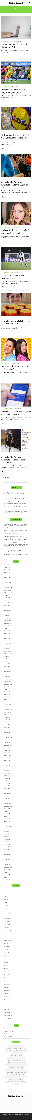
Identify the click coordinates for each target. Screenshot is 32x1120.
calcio (16, 1045)
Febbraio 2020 (7, 763)
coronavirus (23, 1050)
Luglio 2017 (7, 841)
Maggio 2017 (7, 846)
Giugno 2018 (7, 813)
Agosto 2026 (7, 564)
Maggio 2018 (7, 816)
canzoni (21, 1045)
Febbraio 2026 (7, 580)
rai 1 (8, 1074)
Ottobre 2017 (7, 834)
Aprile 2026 (7, 575)
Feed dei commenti (9, 1033)
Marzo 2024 (7, 638)
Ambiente (6, 890)
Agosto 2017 (7, 839)
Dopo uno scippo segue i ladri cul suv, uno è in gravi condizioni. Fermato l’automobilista (15, 512)
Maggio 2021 (7, 725)
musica (25, 1065)
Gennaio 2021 (7, 735)
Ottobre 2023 (7, 651)
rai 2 (12, 1074)
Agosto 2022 (7, 686)
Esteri (5, 934)
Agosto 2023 (7, 656)
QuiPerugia (7, 959)
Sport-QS (6, 1009)
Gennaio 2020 (7, 765)
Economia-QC (7, 930)
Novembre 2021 (8, 709)
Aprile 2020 (7, 758)
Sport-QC (6, 1003)
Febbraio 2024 (7, 641)
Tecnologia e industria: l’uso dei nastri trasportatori (15, 532)
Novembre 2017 (8, 831)
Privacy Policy (16, 1103)
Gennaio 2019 (7, 796)
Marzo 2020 (7, 760)
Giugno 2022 (7, 691)
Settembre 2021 (8, 714)
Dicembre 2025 (8, 585)
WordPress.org (8, 1036)
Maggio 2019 (7, 786)
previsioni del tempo (11, 1069)
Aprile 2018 (7, 819)
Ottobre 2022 (7, 681)
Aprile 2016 (7, 880)
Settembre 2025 (8, 592)
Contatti (16, 1100)
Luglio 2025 (7, 597)
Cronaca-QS (7, 912)
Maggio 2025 (7, 603)
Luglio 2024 (7, 628)
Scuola (5, 971)
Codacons (8, 1050)
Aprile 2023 (7, 666)
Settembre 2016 (8, 867)
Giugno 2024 (7, 630)
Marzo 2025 (7, 608)
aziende (11, 1045)
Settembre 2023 (8, 653)
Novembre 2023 (8, 648)
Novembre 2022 (8, 679)
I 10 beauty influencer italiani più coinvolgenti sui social (15, 231)
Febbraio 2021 (7, 732)
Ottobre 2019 (7, 773)
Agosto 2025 (7, 595)
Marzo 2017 (7, 852)
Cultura (6, 915)
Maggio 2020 (7, 755)
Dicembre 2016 (7, 859)
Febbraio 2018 (7, 824)
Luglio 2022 (7, 689)
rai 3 (16, 1074)
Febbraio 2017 (7, 854)
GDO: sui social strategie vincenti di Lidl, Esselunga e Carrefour (15, 136)
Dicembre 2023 (7, 646)
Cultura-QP (7, 921)
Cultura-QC (7, 918)
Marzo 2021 (7, 730)
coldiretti (15, 1050)
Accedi (5, 1028)
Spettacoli (6, 987)
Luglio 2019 (7, 780)
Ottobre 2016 (7, 864)
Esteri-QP (6, 937)
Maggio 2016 (7, 877)
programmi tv (9, 1072)
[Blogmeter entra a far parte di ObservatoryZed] (16, 27)
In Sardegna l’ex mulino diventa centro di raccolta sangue (15, 538)
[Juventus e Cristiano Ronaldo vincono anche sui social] (16, 258)
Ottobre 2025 (7, 590)
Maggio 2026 (7, 572)
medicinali (10, 1062)
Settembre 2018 (8, 806)
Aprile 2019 (7, 788)
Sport (7, 86)
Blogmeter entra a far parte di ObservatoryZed (14, 45)
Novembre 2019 (8, 770)
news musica (12, 1067)
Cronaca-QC (7, 905)
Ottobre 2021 (7, 712)
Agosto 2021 (7, 717)
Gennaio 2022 (7, 704)
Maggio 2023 (7, 664)
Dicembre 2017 (7, 829)
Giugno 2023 (7, 661)
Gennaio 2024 (7, 643)
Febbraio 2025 (7, 610)
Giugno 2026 (7, 570)
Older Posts (5, 477)
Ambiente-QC (7, 893)
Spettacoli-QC (7, 990)
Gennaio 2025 (7, 613)
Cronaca (6, 902)
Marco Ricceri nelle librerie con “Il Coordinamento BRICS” (16, 546)
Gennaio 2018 (7, 826)
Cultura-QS (7, 924)
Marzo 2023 (7, 669)
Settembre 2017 (8, 836)
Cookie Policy (4, 1115)
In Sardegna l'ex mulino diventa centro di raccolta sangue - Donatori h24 (14, 537)
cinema (20, 1048)
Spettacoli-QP (7, 993)
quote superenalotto (20, 1072)
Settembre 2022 (8, 684)
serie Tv (15, 1079)
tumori (16, 1084)
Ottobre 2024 (7, 620)
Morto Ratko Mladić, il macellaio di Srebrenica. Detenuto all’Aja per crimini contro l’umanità (15, 502)
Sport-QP (6, 1006)
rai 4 (20, 1074)
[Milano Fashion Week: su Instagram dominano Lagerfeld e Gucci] (16, 165)
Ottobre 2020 (7, 742)
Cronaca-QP (7, 908)
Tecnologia (9, 41)
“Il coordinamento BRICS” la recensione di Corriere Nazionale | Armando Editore (14, 543)
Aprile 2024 (7, 636)
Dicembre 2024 (8, 615)
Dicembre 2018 (7, 798)
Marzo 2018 (7, 821)
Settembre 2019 (8, 775)
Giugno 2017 (7, 844)
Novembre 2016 (8, 862)
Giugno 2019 (7, 783)
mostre (20, 1065)
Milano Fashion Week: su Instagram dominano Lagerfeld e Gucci (15, 185)
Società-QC (7, 984)
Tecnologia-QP (8, 1015)
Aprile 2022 (7, 697)
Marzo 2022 (7, 699)
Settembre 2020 (8, 745)
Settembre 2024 (8, 623)
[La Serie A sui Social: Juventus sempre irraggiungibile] (16, 73)
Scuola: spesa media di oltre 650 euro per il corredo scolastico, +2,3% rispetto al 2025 (15, 507)
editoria (19, 1053)
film (14, 1060)
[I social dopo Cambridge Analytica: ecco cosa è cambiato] (16, 395)
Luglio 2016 (7, 872)
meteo (16, 1062)
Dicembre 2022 (7, 676)
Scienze (6, 968)
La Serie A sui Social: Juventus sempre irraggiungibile (13, 91)
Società (8, 179)
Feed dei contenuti (8, 1031)
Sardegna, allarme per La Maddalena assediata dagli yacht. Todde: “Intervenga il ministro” (15, 492)
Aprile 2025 (7, 605)
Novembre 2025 (8, 587)
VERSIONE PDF (8, 1018)
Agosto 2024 (7, 625)
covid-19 (13, 1053)
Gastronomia (7, 940)
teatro (17, 1081)
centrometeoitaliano (11, 1048)
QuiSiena (6, 962)
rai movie (7, 1077)
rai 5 (24, 1074)
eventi (23, 1057)
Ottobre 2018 (7, 803)
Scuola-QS (6, 974)
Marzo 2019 (7, 791)
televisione (23, 1081)
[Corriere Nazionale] (16, 3)
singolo (21, 1079)
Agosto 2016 (7, 869)
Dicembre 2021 (7, 707)
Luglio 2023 (7, 658)
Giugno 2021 (7, 722)
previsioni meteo (22, 1069)
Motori (6, 943)
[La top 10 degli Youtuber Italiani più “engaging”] (16, 349)
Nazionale (3, 41)
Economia (3, 132)
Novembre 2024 (8, 618)
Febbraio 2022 (7, 702)
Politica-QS (7, 952)
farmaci (9, 1060)
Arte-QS (6, 899)
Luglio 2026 (7, 567)
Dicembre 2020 (8, 737)
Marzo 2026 (7, 577)
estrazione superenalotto (13, 1057)
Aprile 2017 (7, 849)
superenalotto (10, 1081)
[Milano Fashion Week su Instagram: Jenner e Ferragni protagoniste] (16, 440)
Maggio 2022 (7, 694)
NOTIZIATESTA (20, 1067)
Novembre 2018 (8, 801)
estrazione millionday (16, 1055)
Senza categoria (8, 978)
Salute (5, 965)
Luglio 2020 (7, 750)
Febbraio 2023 (7, 671)
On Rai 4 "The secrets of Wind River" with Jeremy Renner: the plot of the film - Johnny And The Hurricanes (15, 552)
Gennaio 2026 (7, 582)
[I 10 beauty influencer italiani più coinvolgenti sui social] (16, 213)
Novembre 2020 (8, 740)
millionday (22, 1062)
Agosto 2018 (7, 808)
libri (24, 1060)
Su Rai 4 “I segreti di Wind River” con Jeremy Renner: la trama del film (16, 553)
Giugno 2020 (7, 752)
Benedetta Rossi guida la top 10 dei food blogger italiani (16, 322)
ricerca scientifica (22, 1077)
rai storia (13, 1077)
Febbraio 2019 (7, 793)
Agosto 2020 (7, 747)
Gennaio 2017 (7, 857)
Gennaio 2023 (7, 674)
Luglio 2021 (7, 719)
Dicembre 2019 (7, 768)
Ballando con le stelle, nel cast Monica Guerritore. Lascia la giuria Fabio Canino (14, 497)
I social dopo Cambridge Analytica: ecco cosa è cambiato (16, 413)
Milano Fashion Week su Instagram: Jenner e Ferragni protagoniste (13, 460)
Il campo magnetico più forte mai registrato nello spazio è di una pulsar (16, 526)
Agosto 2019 (7, 778)
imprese (19, 1060)
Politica (6, 949)
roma (10, 1079)
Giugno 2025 (7, 600)
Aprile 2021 (7, 727)
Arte (5, 896)
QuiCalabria (7, 956)
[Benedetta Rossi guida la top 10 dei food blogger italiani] (16, 304)
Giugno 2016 (7, 874)
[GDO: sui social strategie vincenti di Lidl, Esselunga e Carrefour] (16, 118)
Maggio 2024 (7, 633)
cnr (25, 1048)
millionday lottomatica (11, 1065)
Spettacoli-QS (7, 996)
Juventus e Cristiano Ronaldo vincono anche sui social (13, 276)
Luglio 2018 (7, 811)
